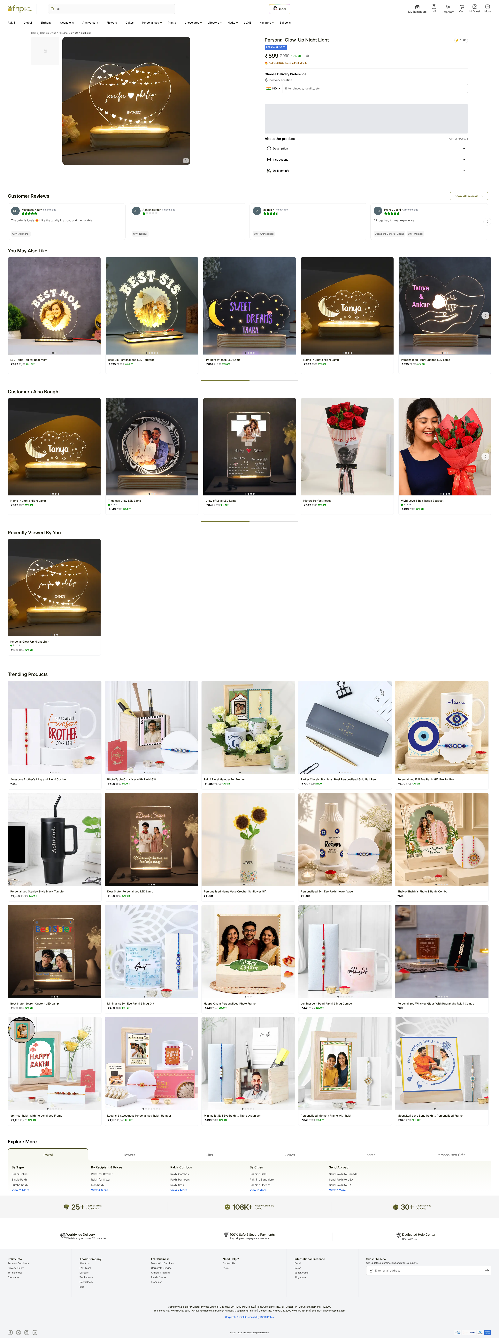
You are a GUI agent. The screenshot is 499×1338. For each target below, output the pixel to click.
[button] (13, 22)
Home (35, 30)
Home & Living (49, 30)
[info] (307, 56)
